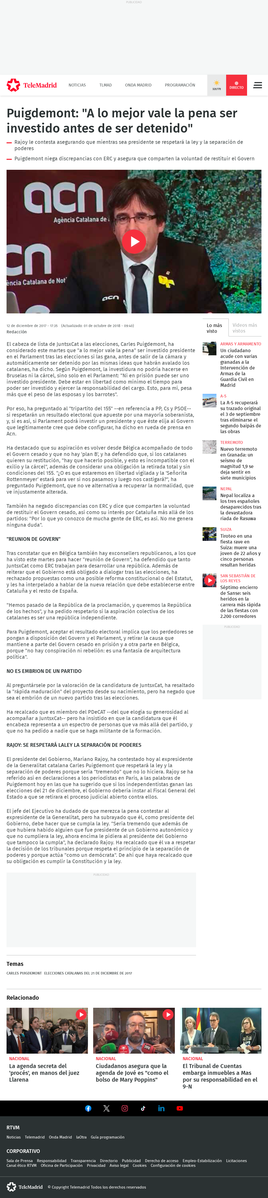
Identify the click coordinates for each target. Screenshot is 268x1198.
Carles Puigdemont (24, 973)
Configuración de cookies (173, 1166)
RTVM (13, 1127)
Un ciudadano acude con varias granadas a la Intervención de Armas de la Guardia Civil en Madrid (209, 348)
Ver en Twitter (106, 1109)
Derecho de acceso (161, 1161)
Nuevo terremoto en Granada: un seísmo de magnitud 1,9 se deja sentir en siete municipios (209, 447)
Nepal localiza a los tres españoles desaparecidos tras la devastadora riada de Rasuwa (209, 493)
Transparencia (83, 1161)
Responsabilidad (51, 1161)
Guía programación (108, 1137)
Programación (180, 85)
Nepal (226, 489)
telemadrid (25, 1187)
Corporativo (23, 1151)
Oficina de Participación (62, 1166)
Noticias (77, 85)
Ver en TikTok (143, 1109)
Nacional (19, 1059)
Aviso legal (119, 1166)
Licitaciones (236, 1161)
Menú (257, 85)
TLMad (105, 85)
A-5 (223, 396)
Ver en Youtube (180, 1108)
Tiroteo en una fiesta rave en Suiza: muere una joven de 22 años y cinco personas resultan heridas (209, 534)
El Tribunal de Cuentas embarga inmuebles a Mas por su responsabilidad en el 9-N (220, 1031)
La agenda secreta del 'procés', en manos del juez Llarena (47, 1031)
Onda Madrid (138, 85)
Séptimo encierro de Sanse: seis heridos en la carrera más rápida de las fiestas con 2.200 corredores (209, 580)
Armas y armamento (240, 344)
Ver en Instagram (125, 1108)
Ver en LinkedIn (161, 1108)
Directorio (109, 1161)
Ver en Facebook (88, 1109)
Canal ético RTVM (22, 1166)
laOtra (81, 1137)
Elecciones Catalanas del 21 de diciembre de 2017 (88, 973)
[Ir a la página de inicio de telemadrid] (32, 85)
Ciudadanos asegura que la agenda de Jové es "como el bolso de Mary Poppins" (134, 1031)
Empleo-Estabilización (202, 1161)
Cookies (140, 1166)
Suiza (225, 529)
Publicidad (131, 1161)
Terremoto (231, 442)
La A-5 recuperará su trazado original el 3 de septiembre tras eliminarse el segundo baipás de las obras (209, 400)
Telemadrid (35, 1137)
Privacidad (96, 1166)
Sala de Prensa (20, 1161)
